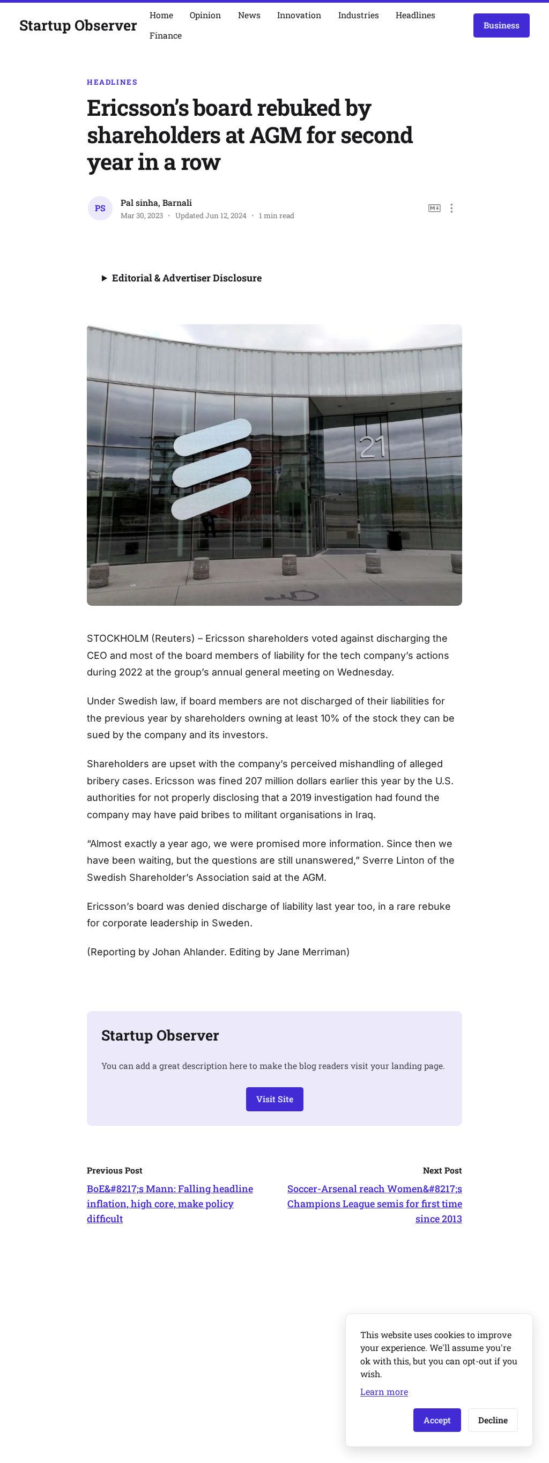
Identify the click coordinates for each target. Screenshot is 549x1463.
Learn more (384, 1391)
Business (502, 25)
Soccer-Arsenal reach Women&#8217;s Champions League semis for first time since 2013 (374, 1203)
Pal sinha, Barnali (156, 202)
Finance (166, 35)
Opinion (205, 14)
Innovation (299, 14)
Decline (493, 1419)
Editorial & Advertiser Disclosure (187, 277)
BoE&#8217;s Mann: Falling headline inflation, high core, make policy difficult (170, 1203)
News (249, 14)
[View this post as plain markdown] (435, 208)
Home (161, 14)
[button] (452, 208)
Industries (358, 14)
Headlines (415, 14)
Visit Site (274, 1098)
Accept (437, 1419)
